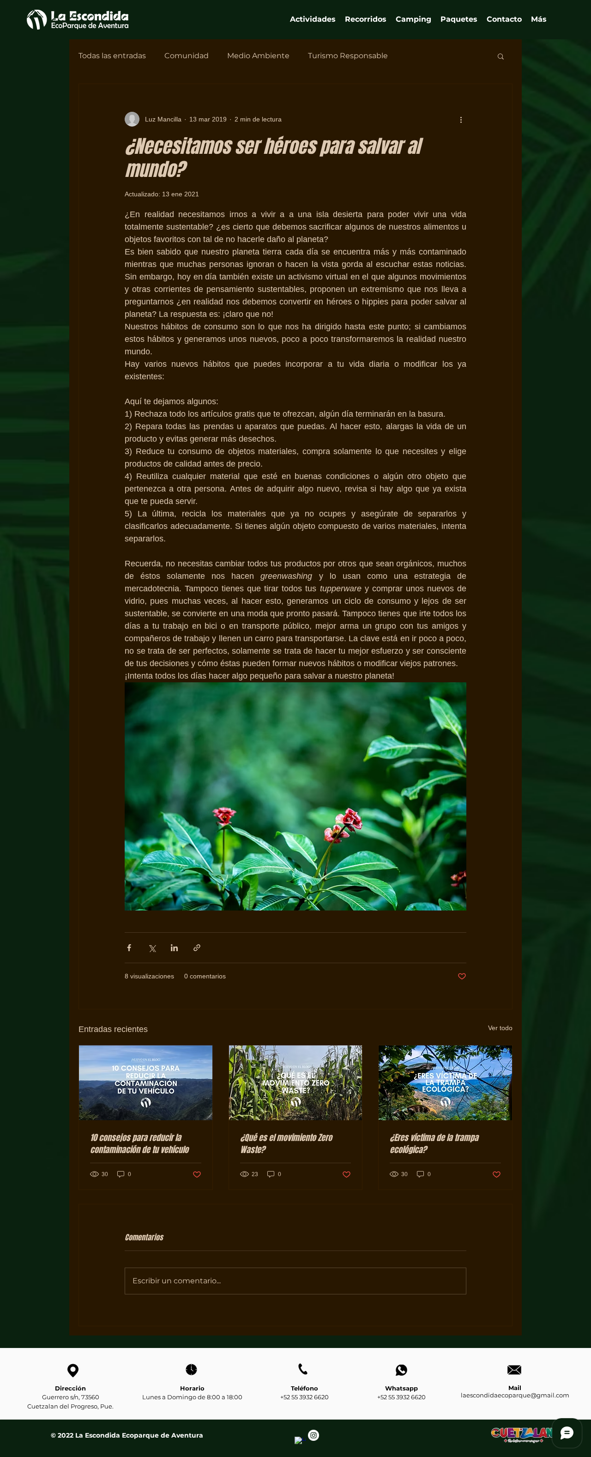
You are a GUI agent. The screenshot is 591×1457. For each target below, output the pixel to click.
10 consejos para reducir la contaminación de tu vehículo (139, 1144)
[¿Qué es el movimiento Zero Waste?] (295, 1082)
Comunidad (186, 55)
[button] (365, 19)
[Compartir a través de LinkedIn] (174, 947)
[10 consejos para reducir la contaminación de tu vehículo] (145, 1082)
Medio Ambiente (258, 55)
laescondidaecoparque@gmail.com (515, 1395)
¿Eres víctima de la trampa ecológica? (434, 1144)
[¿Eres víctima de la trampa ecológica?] (445, 1082)
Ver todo (500, 1028)
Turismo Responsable (348, 55)
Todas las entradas (112, 55)
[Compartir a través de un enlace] (197, 947)
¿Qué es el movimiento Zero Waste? (286, 1144)
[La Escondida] (300, 1442)
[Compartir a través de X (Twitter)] (151, 947)
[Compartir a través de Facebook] (129, 947)
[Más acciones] (460, 119)
